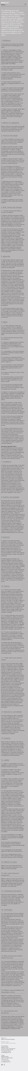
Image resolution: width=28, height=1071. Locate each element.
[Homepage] (5, 2)
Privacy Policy (13, 1043)
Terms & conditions (5, 1043)
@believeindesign (2, 1065)
